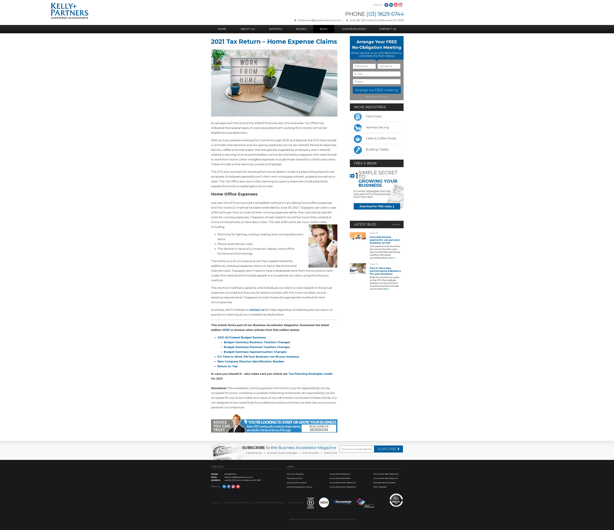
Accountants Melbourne (340, 474)
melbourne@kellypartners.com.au (319, 20)
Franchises (374, 116)
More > (392, 258)
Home (222, 29)
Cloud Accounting (294, 478)
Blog (324, 29)
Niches (301, 29)
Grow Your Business (295, 474)
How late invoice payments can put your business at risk (385, 239)
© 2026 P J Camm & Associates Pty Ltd (269, 503)
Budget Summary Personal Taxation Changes (257, 347)
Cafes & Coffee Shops (381, 138)
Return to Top (227, 366)
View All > (396, 224)
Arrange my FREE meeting (376, 90)
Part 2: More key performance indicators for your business (385, 271)
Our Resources (354, 29)
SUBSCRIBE (387, 449)
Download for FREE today (376, 206)
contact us (257, 309)
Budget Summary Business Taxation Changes (257, 342)
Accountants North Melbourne (343, 487)
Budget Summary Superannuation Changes (255, 351)
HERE (226, 330)
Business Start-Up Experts (384, 482)
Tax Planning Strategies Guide (310, 373)
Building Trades (377, 149)
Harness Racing (377, 127)
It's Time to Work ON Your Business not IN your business (258, 356)
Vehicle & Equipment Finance (299, 487)
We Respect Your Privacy (376, 96)
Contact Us (387, 29)
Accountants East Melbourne (385, 478)
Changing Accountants (297, 482)
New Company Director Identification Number (250, 361)
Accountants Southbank (340, 478)
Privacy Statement (242, 503)
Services (275, 29)
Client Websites (379, 487)
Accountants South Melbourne (343, 482)
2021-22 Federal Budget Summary (241, 337)
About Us (247, 29)
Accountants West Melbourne (385, 474)
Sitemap (227, 503)
